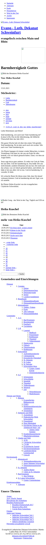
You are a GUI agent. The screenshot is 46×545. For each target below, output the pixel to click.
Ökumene (14, 238)
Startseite (10, 3)
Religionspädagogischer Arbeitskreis (32, 407)
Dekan (26, 288)
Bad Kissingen (29, 320)
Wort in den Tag (13, 13)
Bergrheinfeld (29, 322)
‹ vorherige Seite (12, 244)
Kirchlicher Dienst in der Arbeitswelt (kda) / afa (33, 426)
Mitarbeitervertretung (31, 436)
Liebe (8, 98)
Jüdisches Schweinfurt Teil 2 (23, 517)
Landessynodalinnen (31, 297)
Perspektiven (11, 11)
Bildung (21, 398)
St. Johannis (28, 360)
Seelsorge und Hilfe (25, 413)
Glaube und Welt (24, 438)
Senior (26, 295)
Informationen (23, 305)
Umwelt (27, 455)
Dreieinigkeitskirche (36, 373)
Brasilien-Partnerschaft (15, 503)
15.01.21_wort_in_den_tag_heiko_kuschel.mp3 (23, 127)
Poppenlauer (34, 335)
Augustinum (28, 415)
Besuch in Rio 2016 (19, 507)
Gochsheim (28, 326)
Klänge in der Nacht (17, 230)
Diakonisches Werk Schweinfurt (31, 418)
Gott (7, 102)
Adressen (10, 6)
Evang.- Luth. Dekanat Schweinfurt (19, 30)
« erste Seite (10, 242)
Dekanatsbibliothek (31, 314)
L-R (19, 328)
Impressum (11, 18)
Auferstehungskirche (31, 354)
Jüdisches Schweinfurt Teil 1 (23, 515)
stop (7, 114)
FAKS (26, 404)
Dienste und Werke (14, 396)
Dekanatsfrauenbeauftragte (34, 303)
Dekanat (10, 284)
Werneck (27, 387)
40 (7, 249)
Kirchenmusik (12, 457)
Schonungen (28, 377)
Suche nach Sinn (16, 235)
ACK (26, 440)
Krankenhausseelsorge (32, 434)
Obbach (26, 345)
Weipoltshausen (35, 392)
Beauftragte (22, 299)
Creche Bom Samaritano (21, 509)
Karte (9, 8)
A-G (19, 318)
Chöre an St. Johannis (32, 472)
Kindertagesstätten (13, 482)
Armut (9, 496)
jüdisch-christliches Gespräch (23, 522)
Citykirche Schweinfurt (32, 442)
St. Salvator (28, 364)
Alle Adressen (29, 312)
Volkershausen (34, 341)
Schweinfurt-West (30, 366)
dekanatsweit (23, 459)
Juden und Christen (14, 513)
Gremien (21, 286)
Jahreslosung (10, 104)
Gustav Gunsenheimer (32, 480)
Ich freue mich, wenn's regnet (21, 228)
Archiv (9, 16)
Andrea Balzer (29, 470)
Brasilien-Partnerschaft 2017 (22, 505)
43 (7, 255)
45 (7, 259)
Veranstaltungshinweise (32, 461)
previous (9, 121)
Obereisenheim (29, 347)
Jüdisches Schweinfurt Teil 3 (23, 520)
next (7, 123)
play (7, 110)
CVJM (26, 444)
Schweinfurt (22, 352)
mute (7, 117)
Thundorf (32, 339)
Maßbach (32, 333)
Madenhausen (34, 394)
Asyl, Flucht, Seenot (14, 498)
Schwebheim (28, 379)
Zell (25, 390)
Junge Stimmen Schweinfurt (34, 463)
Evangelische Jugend (31, 447)
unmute (8, 119)
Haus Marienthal (30, 423)
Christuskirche (29, 356)
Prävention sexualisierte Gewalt (18, 524)
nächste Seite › (11, 268)
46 (7, 261)
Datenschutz (27, 538)
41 (7, 251)
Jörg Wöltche (28, 476)
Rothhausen (33, 337)
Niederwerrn (28, 343)
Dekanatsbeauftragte (31, 301)
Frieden (9, 511)
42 (7, 253)
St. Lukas (27, 362)
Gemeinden (11, 316)
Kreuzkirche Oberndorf (32, 358)
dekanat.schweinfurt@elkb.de (23, 536)
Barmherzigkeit (11, 100)
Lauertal (27, 330)
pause (8, 112)
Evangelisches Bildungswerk (29, 401)
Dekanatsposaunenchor (32, 465)
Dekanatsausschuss (31, 290)
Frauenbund (28, 421)
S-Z (19, 375)
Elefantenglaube (16, 233)
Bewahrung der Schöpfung (17, 501)
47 (7, 263)
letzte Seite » (10, 270)
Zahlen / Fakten (29, 307)
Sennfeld (27, 381)
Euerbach (27, 324)
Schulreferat (28, 411)
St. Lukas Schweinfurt (26, 478)
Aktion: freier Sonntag (34, 431)
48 (7, 266)
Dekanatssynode (30, 293)
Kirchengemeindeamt (32, 449)
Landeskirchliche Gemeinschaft (30, 452)
